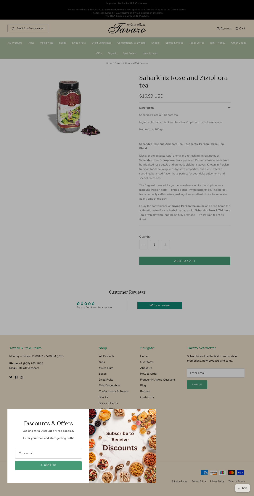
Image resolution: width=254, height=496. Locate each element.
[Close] (151, 413)
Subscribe (48, 465)
